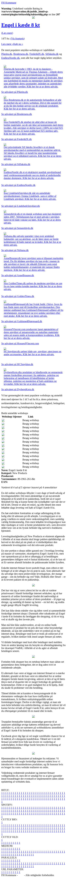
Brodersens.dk (20, 54)
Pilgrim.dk (6, 54)
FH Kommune (8, 2)
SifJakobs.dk (52, 54)
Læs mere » (7, 44)
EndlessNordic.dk (10, 58)
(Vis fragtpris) (17, 38)
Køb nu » (18, 44)
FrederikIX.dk (36, 54)
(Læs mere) (7, 33)
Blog (20, 875)
